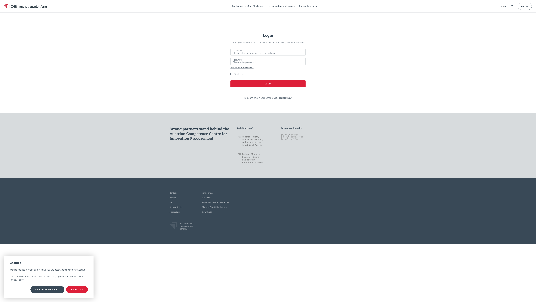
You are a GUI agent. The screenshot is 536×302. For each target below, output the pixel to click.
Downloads (207, 212)
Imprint (173, 198)
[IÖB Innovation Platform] (25, 6)
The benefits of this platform (214, 207)
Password (237, 60)
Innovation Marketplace (283, 6)
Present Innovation (308, 6)
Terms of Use (207, 193)
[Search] (512, 6)
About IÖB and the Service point (215, 202)
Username (237, 51)
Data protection (176, 207)
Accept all (77, 289)
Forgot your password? (241, 67)
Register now (285, 98)
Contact (173, 193)
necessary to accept (47, 289)
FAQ (171, 202)
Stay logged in (240, 74)
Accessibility (175, 212)
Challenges (237, 6)
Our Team (206, 198)
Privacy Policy (16, 280)
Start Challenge (255, 6)
